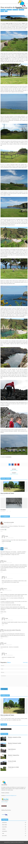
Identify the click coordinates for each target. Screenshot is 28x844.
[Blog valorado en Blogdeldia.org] (5, 799)
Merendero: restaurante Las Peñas (14, 737)
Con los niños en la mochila (9, 522)
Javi (6, 577)
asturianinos (9, 9)
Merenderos (4, 734)
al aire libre (3, 9)
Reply (2, 531)
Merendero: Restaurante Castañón (14, 743)
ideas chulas (15, 9)
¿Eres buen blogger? (4, 801)
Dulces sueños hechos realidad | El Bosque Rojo (12, 630)
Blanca (9, 662)
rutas (6, 11)
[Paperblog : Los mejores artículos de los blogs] (4, 814)
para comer (14, 835)
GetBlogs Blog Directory (6, 810)
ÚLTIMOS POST (5, 695)
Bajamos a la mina (14, 470)
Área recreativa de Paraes (7, 493)
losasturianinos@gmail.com (11, 795)
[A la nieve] (14, 502)
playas (2, 11)
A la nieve (3, 509)
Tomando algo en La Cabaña (13, 767)
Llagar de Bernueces (14, 474)
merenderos (21, 9)
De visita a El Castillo (12, 761)
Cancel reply (25, 662)
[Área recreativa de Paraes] (14, 486)
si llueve (14, 829)
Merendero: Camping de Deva (13, 755)
